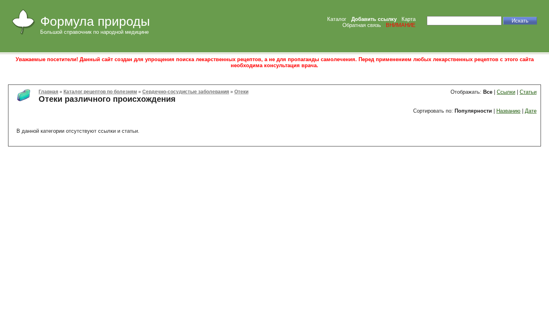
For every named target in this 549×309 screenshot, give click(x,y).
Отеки (241, 91)
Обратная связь (361, 25)
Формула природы (95, 21)
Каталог (336, 19)
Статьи (528, 92)
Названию (508, 111)
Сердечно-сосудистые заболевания (185, 91)
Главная (48, 91)
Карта (409, 19)
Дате (531, 111)
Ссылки (506, 92)
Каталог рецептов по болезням (100, 91)
